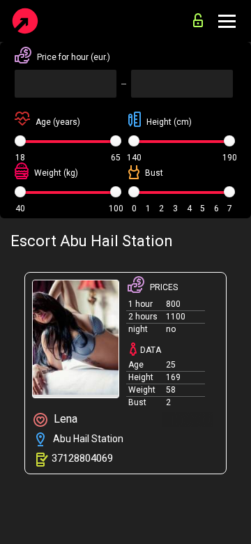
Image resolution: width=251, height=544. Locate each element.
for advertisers (201, 16)
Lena (64, 418)
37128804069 (82, 458)
